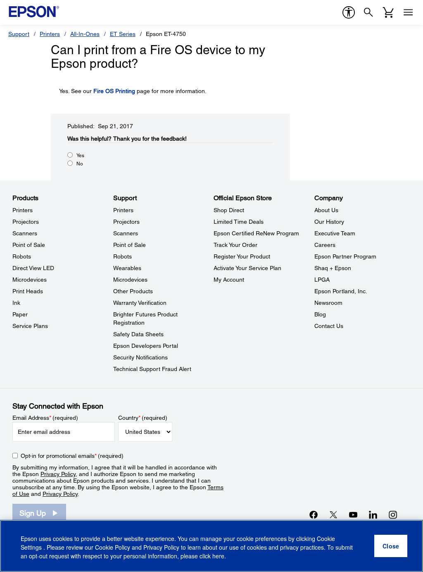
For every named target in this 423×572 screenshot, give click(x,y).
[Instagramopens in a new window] (392, 514)
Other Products (133, 291)
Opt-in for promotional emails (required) (72, 455)
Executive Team (334, 233)
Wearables (127, 268)
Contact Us (328, 326)
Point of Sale (28, 245)
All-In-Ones (85, 34)
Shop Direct (229, 210)
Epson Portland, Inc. (340, 291)
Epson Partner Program (345, 256)
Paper (20, 314)
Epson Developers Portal (145, 345)
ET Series (122, 34)
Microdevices (29, 279)
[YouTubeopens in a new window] (353, 514)
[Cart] (388, 12)
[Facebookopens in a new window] (313, 514)
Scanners (24, 233)
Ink (16, 302)
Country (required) (142, 417)
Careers (324, 245)
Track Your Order (235, 245)
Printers (50, 34)
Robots (21, 256)
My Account (229, 279)
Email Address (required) (45, 417)
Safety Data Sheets (138, 334)
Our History (329, 221)
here (218, 556)
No (79, 164)
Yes (80, 155)
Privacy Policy (58, 474)
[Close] (390, 546)
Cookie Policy (112, 547)
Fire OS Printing (114, 91)
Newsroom (328, 302)
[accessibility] (348, 12)
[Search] (368, 12)
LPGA (322, 279)
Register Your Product (242, 256)
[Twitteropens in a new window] (333, 514)
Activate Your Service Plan (247, 268)
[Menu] (408, 12)
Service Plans (30, 326)
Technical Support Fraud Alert (152, 369)
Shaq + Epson (332, 268)
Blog (320, 314)
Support (18, 34)
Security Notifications (140, 357)
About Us (326, 210)
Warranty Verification (139, 302)
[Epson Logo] (33, 11)
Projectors (25, 221)
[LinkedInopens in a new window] (373, 514)
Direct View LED (33, 268)
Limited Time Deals (239, 221)
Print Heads (27, 291)
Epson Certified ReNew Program (256, 233)
